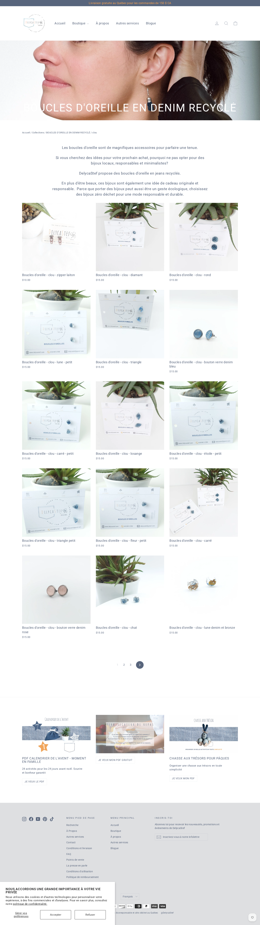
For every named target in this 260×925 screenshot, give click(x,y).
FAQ (68, 854)
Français (128, 896)
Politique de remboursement (82, 877)
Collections (38, 132)
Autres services (127, 23)
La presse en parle (76, 865)
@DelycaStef (167, 913)
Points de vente (75, 859)
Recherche (72, 825)
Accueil (59, 23)
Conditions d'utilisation (79, 871)
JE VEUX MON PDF (183, 778)
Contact (71, 842)
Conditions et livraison (79, 848)
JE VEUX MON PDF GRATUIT (115, 760)
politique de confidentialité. (30, 904)
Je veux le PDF (34, 781)
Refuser (90, 914)
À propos (102, 23)
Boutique (79, 23)
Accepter (55, 914)
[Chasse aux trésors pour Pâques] (203, 734)
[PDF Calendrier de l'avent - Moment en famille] (56, 734)
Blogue (151, 23)
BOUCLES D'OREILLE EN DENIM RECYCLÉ (68, 132)
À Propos (71, 830)
